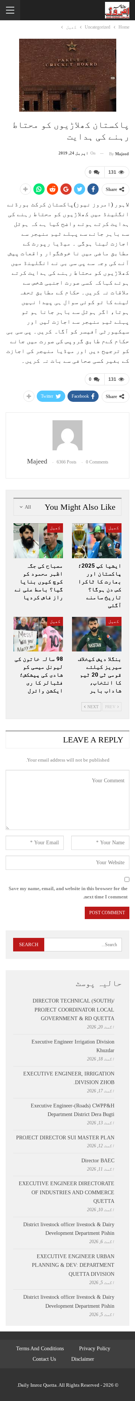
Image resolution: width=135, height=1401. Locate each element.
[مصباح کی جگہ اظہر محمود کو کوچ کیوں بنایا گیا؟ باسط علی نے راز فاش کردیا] (38, 540)
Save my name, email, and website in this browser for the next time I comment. (68, 893)
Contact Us (44, 1359)
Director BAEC (97, 1160)
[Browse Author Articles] (68, 435)
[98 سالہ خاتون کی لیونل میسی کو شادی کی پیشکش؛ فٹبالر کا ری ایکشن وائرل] (38, 634)
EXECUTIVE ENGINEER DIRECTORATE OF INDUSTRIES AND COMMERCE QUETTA (66, 1192)
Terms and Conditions (40, 1348)
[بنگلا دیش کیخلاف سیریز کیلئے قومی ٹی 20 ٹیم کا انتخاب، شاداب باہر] (97, 634)
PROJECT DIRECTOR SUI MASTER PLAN (65, 1137)
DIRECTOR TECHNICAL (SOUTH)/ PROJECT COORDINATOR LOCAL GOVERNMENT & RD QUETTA (73, 1010)
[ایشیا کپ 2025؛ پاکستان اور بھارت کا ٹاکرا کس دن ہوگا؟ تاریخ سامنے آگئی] (97, 540)
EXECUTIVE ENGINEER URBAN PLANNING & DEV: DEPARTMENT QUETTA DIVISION (73, 1265)
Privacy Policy (94, 1348)
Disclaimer (82, 1359)
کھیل (113, 527)
